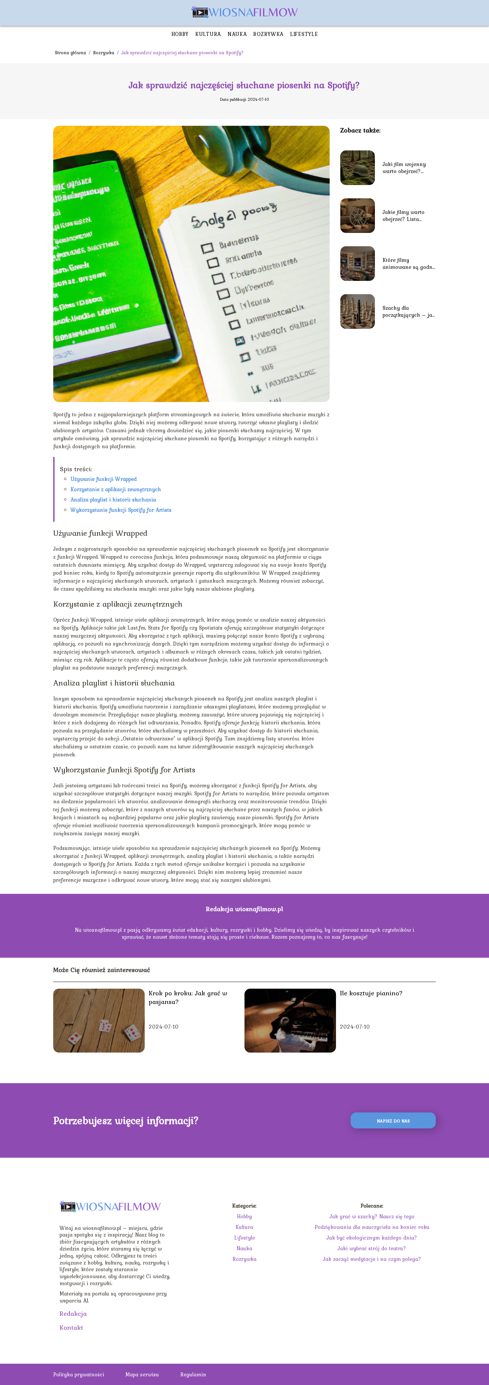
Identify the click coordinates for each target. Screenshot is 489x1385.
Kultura (208, 34)
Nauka (237, 34)
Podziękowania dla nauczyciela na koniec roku (372, 1227)
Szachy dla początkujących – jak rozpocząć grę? (409, 311)
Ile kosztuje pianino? (371, 993)
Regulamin (193, 1374)
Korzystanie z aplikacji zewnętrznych (116, 489)
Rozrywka (268, 34)
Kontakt (71, 1327)
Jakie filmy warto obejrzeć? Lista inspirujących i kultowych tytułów (405, 216)
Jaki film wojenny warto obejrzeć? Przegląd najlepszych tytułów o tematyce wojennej (408, 168)
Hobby (180, 34)
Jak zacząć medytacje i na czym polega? (372, 1259)
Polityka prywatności (78, 1374)
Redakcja (73, 1313)
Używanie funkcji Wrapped (104, 479)
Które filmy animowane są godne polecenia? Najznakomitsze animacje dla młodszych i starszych (409, 264)
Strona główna (71, 52)
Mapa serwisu (142, 1374)
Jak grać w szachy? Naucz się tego (372, 1216)
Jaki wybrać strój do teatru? (372, 1248)
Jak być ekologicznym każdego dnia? (372, 1238)
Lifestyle (304, 34)
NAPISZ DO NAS (393, 1120)
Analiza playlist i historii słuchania (113, 499)
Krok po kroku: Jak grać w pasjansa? (188, 997)
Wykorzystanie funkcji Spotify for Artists (121, 510)
